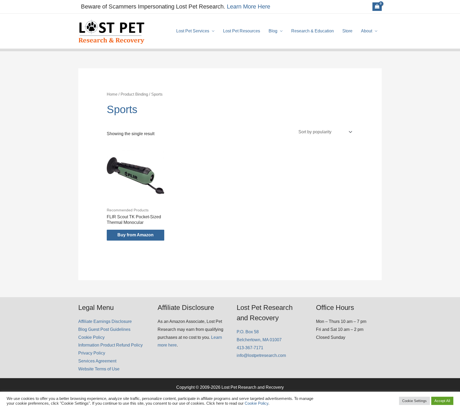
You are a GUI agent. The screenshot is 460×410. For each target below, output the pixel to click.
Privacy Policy (91, 353)
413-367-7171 (250, 347)
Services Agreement (97, 361)
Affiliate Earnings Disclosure (105, 321)
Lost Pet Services (192, 31)
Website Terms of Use (99, 369)
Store (347, 31)
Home (112, 94)
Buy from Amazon (135, 235)
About (366, 31)
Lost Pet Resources (241, 31)
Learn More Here (248, 6)
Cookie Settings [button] (414, 401)
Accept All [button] (442, 401)
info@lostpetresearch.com (261, 355)
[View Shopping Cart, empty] (377, 6)
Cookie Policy (91, 337)
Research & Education (312, 31)
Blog (273, 31)
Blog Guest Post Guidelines (104, 329)
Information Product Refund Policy (110, 345)
